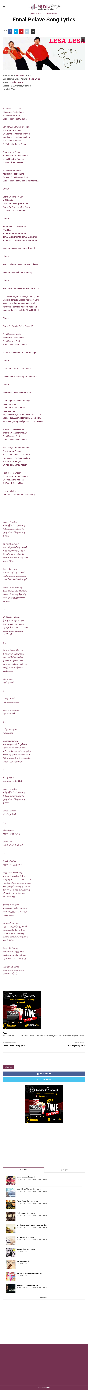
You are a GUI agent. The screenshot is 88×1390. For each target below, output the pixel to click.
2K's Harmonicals (37, 13)
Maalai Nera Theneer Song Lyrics (29, 1189)
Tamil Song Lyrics (51, 13)
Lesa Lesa (21, 75)
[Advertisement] (44, 101)
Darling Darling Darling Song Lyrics (29, 1273)
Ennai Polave (23, 1036)
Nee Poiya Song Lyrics (76, 1046)
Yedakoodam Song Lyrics (26, 1213)
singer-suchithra (78, 1036)
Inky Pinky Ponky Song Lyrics (27, 1285)
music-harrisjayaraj (51, 1036)
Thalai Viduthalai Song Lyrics (27, 1201)
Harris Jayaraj (16, 82)
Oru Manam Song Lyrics (25, 1237)
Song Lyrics (34, 79)
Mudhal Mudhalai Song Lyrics (14, 1046)
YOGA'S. (48, 1387)
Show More (44, 1297)
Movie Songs (22, 1251)
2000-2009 (7, 1036)
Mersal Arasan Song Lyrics (26, 1177)
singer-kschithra (65, 1036)
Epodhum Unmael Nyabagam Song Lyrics (32, 1225)
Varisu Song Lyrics (23, 1261)
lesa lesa (32, 1036)
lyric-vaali (40, 1036)
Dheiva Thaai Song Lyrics (26, 1249)
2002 (13, 1036)
